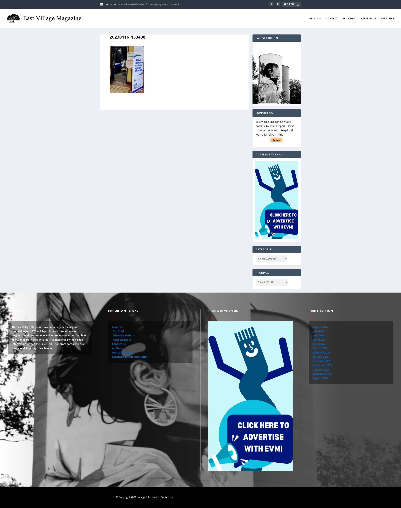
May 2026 (318, 339)
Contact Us (119, 344)
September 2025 (322, 374)
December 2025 (321, 361)
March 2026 (319, 348)
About (313, 18)
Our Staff (118, 331)
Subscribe (387, 18)
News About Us (122, 339)
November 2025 (322, 365)
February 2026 (321, 352)
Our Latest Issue (122, 352)
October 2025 (320, 369)
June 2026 (318, 335)
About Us (117, 327)
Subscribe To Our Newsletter (130, 357)
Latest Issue (367, 18)
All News (348, 18)
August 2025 (320, 378)
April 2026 (318, 344)
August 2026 (320, 327)
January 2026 (320, 357)
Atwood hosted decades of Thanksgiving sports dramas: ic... (150, 4)
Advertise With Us (123, 335)
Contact (332, 18)
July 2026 (317, 331)
